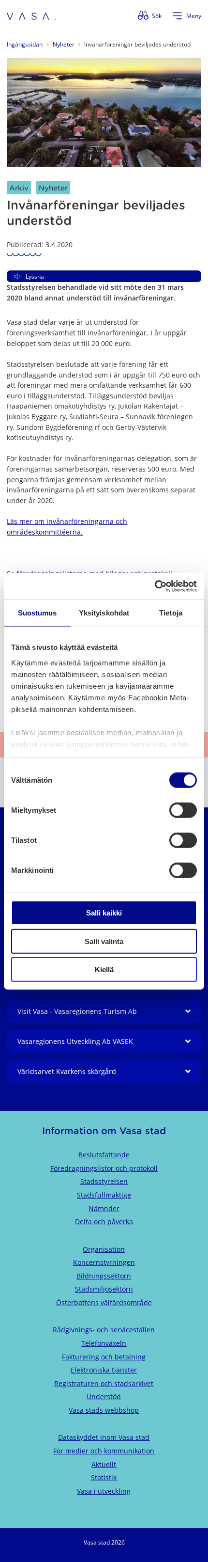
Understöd (104, 1396)
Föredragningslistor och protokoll (104, 1168)
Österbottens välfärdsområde (104, 1302)
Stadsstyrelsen (104, 1181)
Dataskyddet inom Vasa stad (103, 1437)
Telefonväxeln (103, 1343)
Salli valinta (104, 941)
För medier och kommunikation (103, 1450)
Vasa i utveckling (104, 1491)
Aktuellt (103, 1464)
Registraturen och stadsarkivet (103, 1383)
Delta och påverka (104, 1221)
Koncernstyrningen (104, 1262)
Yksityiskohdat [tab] (104, 613)
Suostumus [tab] (37, 613)
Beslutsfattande (104, 1154)
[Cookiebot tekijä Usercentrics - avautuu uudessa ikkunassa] (154, 586)
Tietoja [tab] (170, 613)
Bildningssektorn (103, 1275)
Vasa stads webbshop (104, 1410)
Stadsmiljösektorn (104, 1289)
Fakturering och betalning (104, 1356)
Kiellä (104, 969)
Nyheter (63, 44)
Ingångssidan (25, 44)
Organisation (104, 1249)
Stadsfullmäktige (104, 1194)
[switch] (183, 810)
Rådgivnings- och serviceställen (104, 1329)
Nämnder (104, 1208)
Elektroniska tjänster (104, 1369)
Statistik (104, 1477)
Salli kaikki (104, 913)
